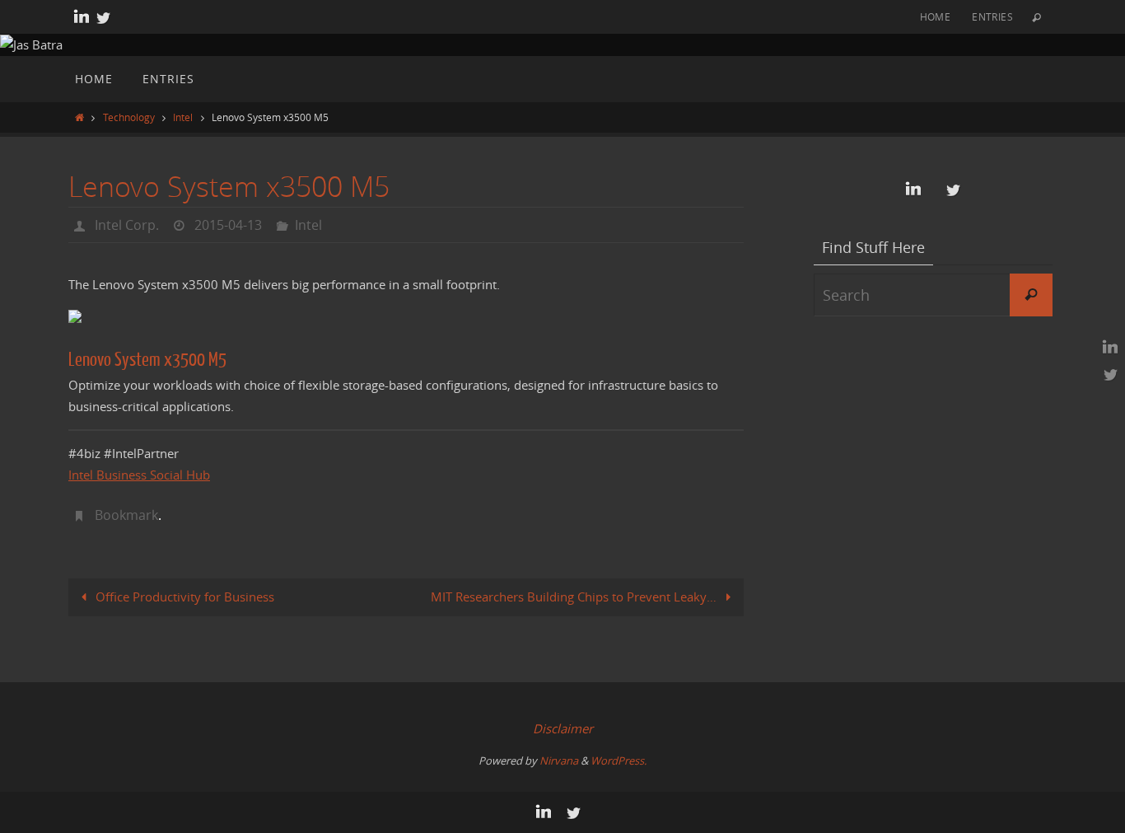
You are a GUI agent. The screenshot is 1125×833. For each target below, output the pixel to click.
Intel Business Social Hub (139, 474)
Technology (129, 117)
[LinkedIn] (81, 17)
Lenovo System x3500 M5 (147, 359)
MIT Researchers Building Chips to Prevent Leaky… (575, 596)
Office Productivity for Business (183, 596)
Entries (992, 16)
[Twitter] (103, 17)
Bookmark (126, 515)
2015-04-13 (228, 225)
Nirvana (558, 760)
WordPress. (619, 760)
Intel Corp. (127, 225)
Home (935, 16)
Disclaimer (563, 728)
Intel (183, 117)
